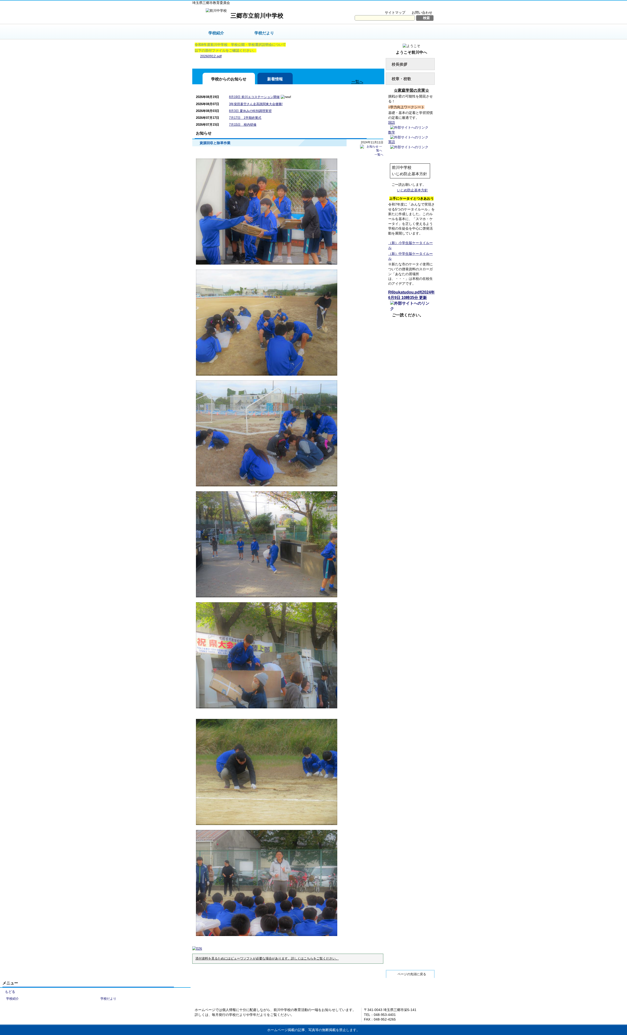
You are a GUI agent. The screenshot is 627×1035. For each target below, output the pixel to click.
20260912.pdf (211, 56)
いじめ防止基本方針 (412, 190)
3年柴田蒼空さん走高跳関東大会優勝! (256, 104)
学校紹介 (216, 33)
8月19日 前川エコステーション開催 (254, 97)
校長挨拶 (399, 64)
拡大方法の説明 (419, 6)
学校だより (264, 33)
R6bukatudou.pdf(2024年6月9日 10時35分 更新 (411, 295)
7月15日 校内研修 (242, 124)
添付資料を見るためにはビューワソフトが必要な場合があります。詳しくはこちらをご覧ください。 (267, 958)
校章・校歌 (401, 79)
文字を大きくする (385, 6)
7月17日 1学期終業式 (245, 118)
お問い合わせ (422, 12)
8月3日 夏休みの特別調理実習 (250, 111)
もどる (10, 992)
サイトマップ (395, 12)
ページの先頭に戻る (412, 974)
